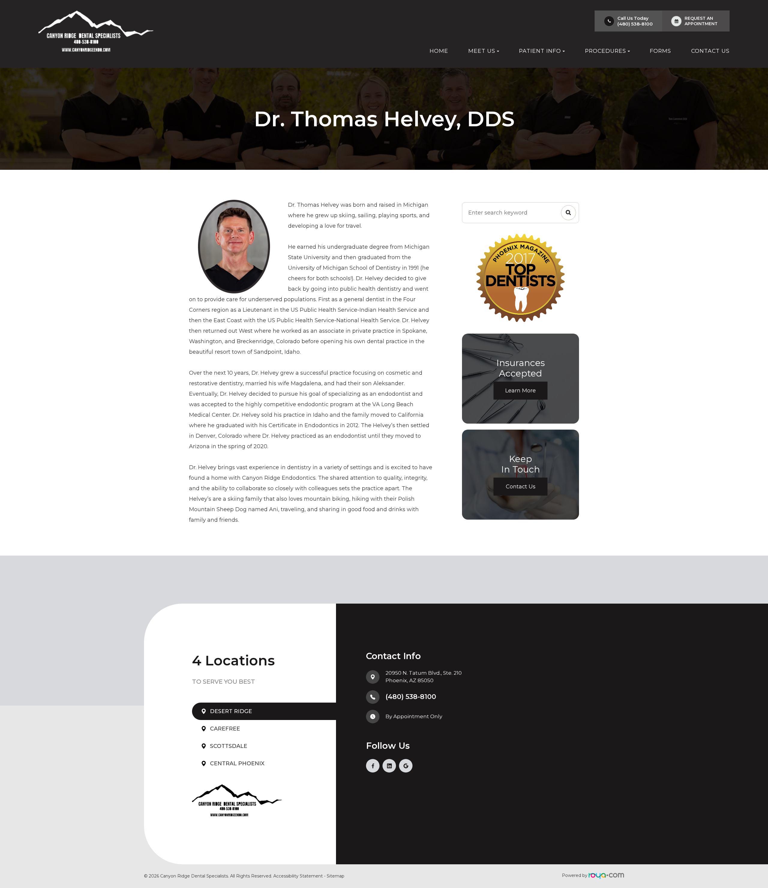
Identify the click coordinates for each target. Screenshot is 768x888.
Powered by (575, 875)
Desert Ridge (231, 711)
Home (439, 51)
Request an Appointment (701, 21)
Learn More (520, 390)
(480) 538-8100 (635, 24)
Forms (660, 51)
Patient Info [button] (540, 51)
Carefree (225, 728)
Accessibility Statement (298, 876)
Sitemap (335, 876)
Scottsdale (228, 746)
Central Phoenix (237, 763)
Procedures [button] (605, 51)
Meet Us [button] (481, 51)
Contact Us (710, 51)
